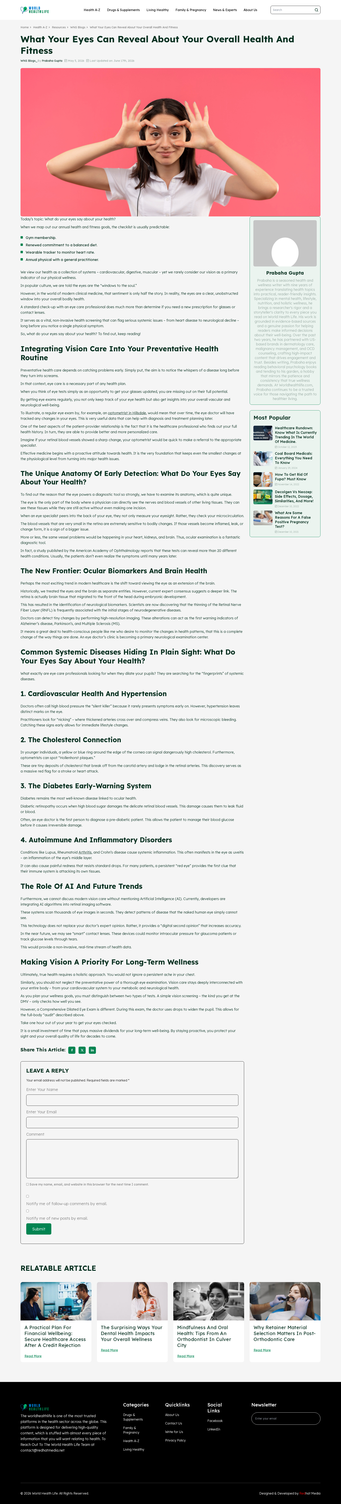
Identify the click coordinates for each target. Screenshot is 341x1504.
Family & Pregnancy (190, 10)
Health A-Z (92, 10)
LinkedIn (213, 1429)
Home (25, 27)
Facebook (215, 1421)
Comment (35, 1134)
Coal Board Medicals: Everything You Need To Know (293, 458)
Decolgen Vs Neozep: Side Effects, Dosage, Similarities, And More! (294, 496)
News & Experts (225, 10)
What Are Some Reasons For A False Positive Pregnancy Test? (293, 520)
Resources (59, 27)
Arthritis (85, 852)
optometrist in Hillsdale (127, 413)
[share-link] (71, 1050)
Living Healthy (157, 10)
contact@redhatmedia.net (43, 1450)
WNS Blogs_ (29, 61)
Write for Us (174, 1432)
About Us (250, 10)
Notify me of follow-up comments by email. (66, 1203)
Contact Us (173, 1423)
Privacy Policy (175, 1440)
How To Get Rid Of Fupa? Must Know (291, 476)
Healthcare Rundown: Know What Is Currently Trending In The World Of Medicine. (296, 435)
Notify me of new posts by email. (57, 1218)
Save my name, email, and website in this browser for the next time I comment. (89, 1184)
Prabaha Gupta (52, 61)
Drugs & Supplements (123, 10)
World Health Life (45, 1493)
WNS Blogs (77, 27)
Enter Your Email (41, 1111)
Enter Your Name (42, 1089)
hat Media (309, 1493)
